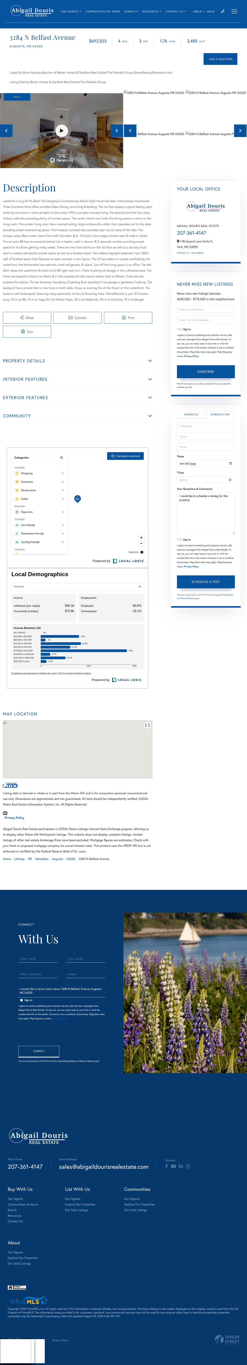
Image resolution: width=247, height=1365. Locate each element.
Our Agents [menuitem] (70, 11)
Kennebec (42, 859)
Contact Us (183, 253)
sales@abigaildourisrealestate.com (103, 1166)
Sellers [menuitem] (8, 1356)
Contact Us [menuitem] (174, 11)
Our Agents (197, 253)
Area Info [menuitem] (9, 1361)
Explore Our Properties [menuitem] (80, 1204)
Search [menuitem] (130, 11)
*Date (180, 456)
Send (38, 1052)
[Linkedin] (181, 1166)
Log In (210, 11)
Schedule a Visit (220, 414)
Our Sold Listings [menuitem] (76, 1210)
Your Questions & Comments (194, 489)
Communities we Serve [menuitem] (103, 11)
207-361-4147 (191, 233)
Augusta (57, 859)
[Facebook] (166, 1166)
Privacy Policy (14, 818)
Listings (19, 859)
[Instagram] (188, 1166)
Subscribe (205, 371)
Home (7, 859)
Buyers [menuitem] (8, 1351)
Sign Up (197, 11)
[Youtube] (173, 1166)
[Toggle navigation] (234, 11)
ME (30, 859)
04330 (71, 859)
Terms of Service (187, 598)
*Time (180, 472)
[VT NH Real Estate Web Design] (227, 1340)
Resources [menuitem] (150, 11)
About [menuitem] (7, 1346)
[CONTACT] (220, 59)
